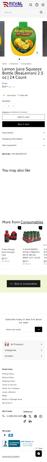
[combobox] (23, 12)
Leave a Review (9, 392)
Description (7, 132)
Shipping (5, 112)
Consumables (26, 64)
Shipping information (12, 139)
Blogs (4, 396)
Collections (14, 64)
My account (7, 403)
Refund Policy (8, 377)
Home (4, 64)
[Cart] (37, 5)
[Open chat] (39, 453)
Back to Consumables (25, 283)
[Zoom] (37, 52)
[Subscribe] (38, 329)
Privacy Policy (8, 374)
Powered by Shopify (10, 456)
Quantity (6, 101)
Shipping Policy (8, 381)
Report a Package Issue (12, 399)
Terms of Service (9, 385)
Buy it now (23, 124)
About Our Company (11, 388)
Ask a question (9, 145)
